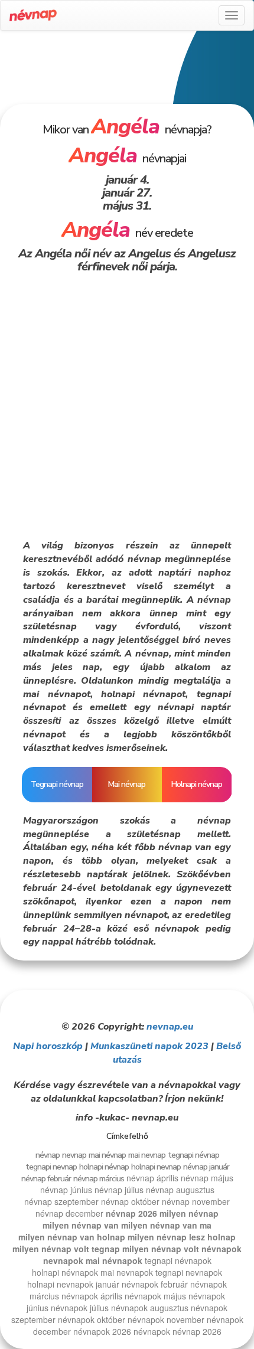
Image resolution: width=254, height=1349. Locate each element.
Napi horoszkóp (48, 1046)
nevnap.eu (169, 1026)
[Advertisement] (127, 72)
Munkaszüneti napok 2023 (149, 1046)
